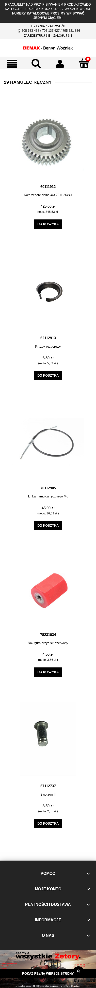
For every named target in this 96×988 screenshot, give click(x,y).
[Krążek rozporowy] (48, 291)
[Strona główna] (48, 47)
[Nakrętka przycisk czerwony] (48, 590)
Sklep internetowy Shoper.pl (48, 983)
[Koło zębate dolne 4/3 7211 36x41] (48, 142)
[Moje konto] (60, 64)
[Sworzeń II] (48, 739)
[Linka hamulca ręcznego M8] (48, 442)
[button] (12, 64)
